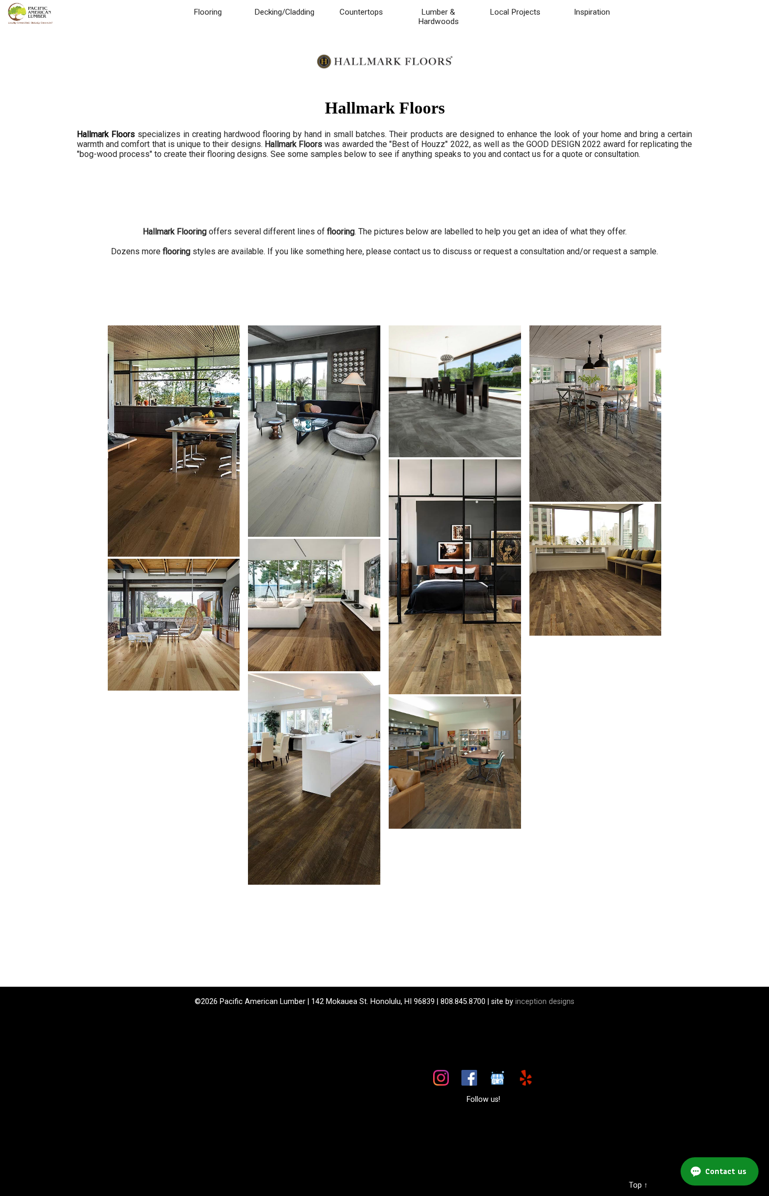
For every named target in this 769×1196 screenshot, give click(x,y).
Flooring (208, 12)
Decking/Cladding (284, 12)
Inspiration (592, 12)
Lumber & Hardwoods (438, 16)
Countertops (361, 12)
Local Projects (515, 12)
